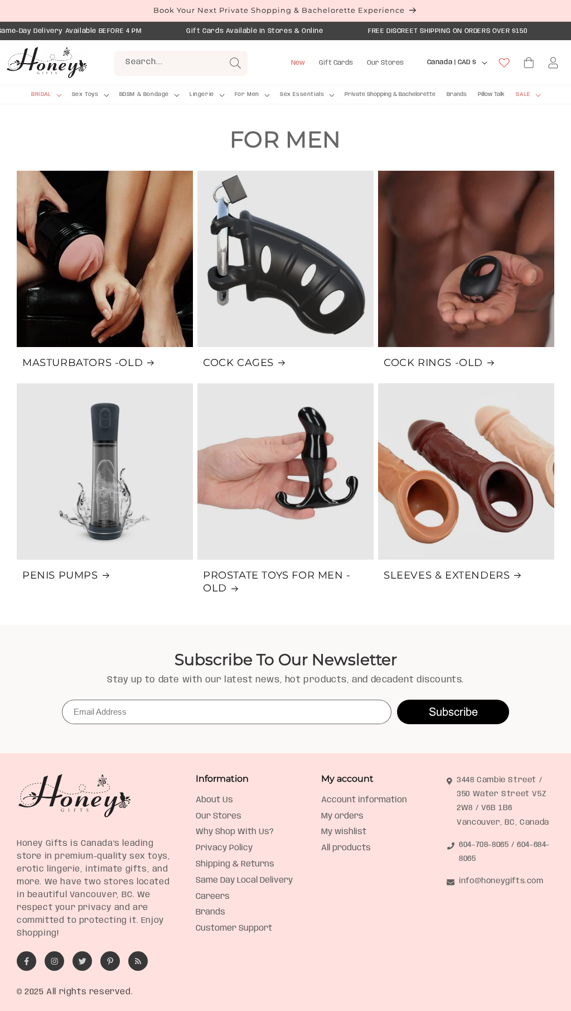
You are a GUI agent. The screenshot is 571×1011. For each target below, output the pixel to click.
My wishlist (343, 831)
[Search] (235, 63)
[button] (46, 94)
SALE (523, 94)
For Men (247, 94)
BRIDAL (41, 94)
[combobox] (181, 63)
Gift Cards (336, 62)
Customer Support (234, 928)
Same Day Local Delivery (244, 880)
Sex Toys (85, 94)
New (298, 62)
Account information (364, 800)
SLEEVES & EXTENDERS (447, 575)
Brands (210, 912)
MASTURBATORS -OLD (82, 363)
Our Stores (385, 62)
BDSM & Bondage (144, 94)
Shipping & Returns (235, 864)
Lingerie (202, 94)
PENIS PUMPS (60, 575)
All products (346, 848)
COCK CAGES (238, 363)
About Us (214, 800)
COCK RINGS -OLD (433, 363)
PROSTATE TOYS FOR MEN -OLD (277, 581)
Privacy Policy (224, 848)
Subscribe (453, 711)
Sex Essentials (302, 94)
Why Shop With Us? (235, 831)
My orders (342, 816)
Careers (213, 896)
